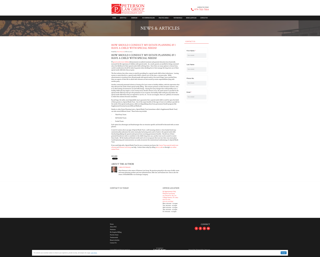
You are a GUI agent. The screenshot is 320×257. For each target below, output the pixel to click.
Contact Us (204, 18)
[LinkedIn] (208, 228)
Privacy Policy (200, 249)
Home (114, 18)
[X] (196, 228)
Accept (284, 253)
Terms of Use (192, 249)
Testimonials (178, 18)
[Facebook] (200, 228)
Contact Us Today (119, 188)
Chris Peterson (120, 51)
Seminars (134, 18)
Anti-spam (207, 249)
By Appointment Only (169, 191)
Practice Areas (163, 18)
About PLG (123, 18)
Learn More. (94, 253)
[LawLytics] (160, 250)
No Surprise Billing (148, 18)
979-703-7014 (201, 9)
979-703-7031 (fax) (168, 201)
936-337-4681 (159, 147)
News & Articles (191, 18)
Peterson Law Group (125, 147)
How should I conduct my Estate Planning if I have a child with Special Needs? (143, 46)
